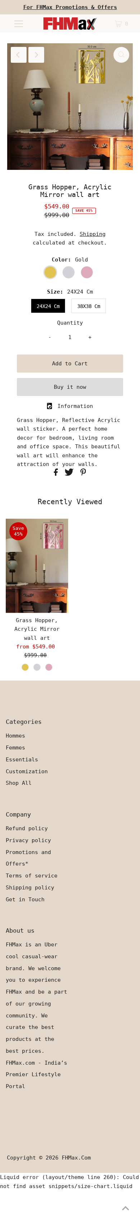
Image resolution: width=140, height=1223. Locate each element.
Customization (27, 771)
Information (75, 406)
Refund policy (27, 828)
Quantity (70, 323)
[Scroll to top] (125, 1208)
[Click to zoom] (121, 55)
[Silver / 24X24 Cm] (37, 667)
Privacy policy (28, 840)
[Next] (36, 55)
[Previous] (19, 55)
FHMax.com (76, 1157)
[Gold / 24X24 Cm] (25, 667)
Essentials (22, 759)
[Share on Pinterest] (83, 474)
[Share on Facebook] (57, 474)
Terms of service (31, 875)
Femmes (15, 747)
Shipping (93, 234)
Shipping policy (30, 887)
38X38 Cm (88, 306)
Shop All (19, 783)
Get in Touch (25, 899)
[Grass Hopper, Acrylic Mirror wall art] (37, 566)
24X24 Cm (48, 306)
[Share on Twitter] (71, 474)
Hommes (15, 736)
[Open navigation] (18, 23)
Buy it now (70, 387)
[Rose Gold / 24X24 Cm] (48, 667)
